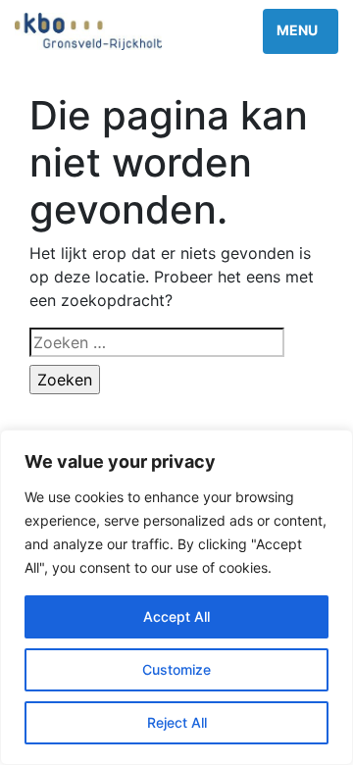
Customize (176, 669)
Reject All (177, 722)
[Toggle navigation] (300, 31)
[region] (176, 597)
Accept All (176, 616)
